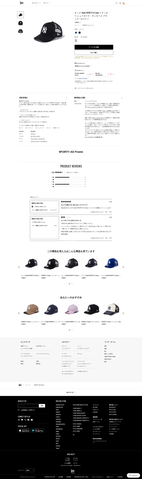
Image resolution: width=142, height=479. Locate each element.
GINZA (57, 409)
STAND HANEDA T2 (77, 411)
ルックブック (96, 434)
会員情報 (95, 412)
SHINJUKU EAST (59, 407)
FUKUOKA (58, 446)
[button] (68, 177)
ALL (73, 434)
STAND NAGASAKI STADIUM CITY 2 (81, 420)
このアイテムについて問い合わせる (85, 88)
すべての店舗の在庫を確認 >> (81, 78)
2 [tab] (70, 283)
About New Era (112, 407)
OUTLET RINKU (76, 431)
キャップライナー (93, 107)
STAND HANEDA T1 (77, 408)
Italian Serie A (108, 359)
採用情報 (68, 477)
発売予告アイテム (41, 346)
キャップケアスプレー (99, 118)
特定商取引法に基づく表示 (81, 477)
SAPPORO (58, 436)
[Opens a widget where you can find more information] (133, 475)
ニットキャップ (66, 348)
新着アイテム (24, 346)
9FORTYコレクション (88, 25)
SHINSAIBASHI (59, 429)
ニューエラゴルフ (25, 353)
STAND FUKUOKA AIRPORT (79, 413)
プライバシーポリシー (97, 477)
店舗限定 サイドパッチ (115, 421)
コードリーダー (113, 431)
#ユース (48, 127)
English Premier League (110, 356)
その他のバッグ (66, 366)
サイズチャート (97, 431)
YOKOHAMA (58, 422)
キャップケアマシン (114, 424)
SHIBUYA (58, 412)
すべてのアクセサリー (68, 373)
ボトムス (79, 353)
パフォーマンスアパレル (42, 353)
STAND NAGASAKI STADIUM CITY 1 (81, 418)
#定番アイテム (56, 127)
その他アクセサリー (82, 371)
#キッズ (21, 127)
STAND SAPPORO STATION (79, 415)
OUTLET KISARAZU (77, 424)
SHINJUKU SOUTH (60, 405)
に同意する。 (28, 410)
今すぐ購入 (94, 52)
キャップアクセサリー (68, 371)
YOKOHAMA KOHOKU (60, 424)
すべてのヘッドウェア (83, 348)
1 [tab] (69, 283)
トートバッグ (80, 361)
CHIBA (57, 426)
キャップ (77, 25)
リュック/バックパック (68, 361)
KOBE (57, 443)
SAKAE (57, 441)
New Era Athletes (113, 414)
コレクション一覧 (97, 419)
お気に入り (96, 409)
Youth (22, 363)
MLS (105, 361)
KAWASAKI (58, 419)
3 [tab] (71, 283)
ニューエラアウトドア (26, 356)
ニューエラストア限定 (26, 348)
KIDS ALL (38, 363)
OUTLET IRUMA (76, 426)
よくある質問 (96, 429)
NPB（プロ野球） (109, 354)
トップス (64, 353)
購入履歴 (95, 407)
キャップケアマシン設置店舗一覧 (93, 137)
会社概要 (60, 477)
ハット (79, 346)
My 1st (22, 361)
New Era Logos (112, 409)
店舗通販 (111, 434)
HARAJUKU (58, 414)
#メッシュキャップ (40, 127)
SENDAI (57, 434)
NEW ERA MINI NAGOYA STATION (80, 405)
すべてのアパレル (66, 356)
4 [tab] (72, 283)
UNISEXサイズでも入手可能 (82, 66)
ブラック (33, 134)
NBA (105, 348)
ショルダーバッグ (66, 363)
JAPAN (27, 470)
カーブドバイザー (35, 136)
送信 (42, 405)
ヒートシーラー (113, 426)
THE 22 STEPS (112, 412)
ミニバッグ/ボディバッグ (84, 363)
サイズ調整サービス (114, 429)
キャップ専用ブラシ (108, 110)
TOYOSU (58, 417)
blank (74, 407)
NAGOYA (58, 438)
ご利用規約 (24, 410)
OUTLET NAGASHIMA (77, 429)
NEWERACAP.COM (50, 477)
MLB (105, 346)
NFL (105, 351)
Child (37, 361)
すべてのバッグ (81, 366)
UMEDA (57, 431)
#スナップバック (29, 127)
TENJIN (57, 448)
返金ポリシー (110, 477)
